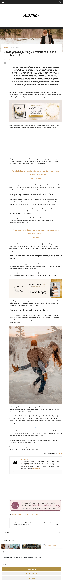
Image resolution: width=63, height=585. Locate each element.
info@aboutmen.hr (37, 468)
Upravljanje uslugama (7, 564)
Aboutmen (7, 59)
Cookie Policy (27, 582)
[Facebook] (11, 472)
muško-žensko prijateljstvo (19, 514)
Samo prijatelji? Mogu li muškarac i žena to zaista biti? (30, 53)
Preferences (31, 578)
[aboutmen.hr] (31, 16)
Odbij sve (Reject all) (31, 574)
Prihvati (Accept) (31, 569)
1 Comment (8, 532)
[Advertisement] (35, 144)
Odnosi (28, 514)
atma (60, 453)
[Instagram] (13, 472)
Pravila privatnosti (35, 582)
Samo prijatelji (34, 514)
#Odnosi (6, 47)
